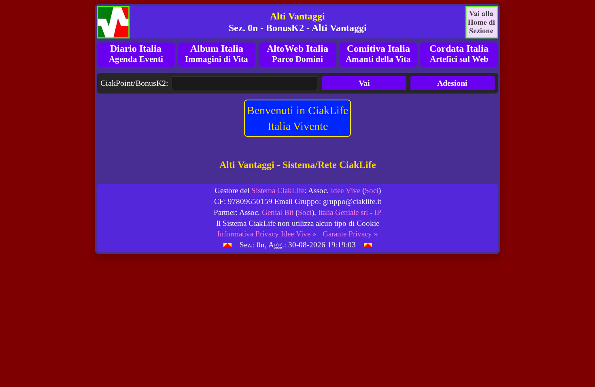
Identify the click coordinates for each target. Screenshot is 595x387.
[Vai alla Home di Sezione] (481, 22)
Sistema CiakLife (277, 190)
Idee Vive (345, 190)
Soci (371, 190)
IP (377, 212)
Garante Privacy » (350, 234)
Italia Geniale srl (343, 212)
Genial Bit (277, 212)
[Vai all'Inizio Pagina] (227, 244)
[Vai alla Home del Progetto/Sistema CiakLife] (113, 22)
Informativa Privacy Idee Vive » (267, 234)
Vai (364, 83)
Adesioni (452, 83)
